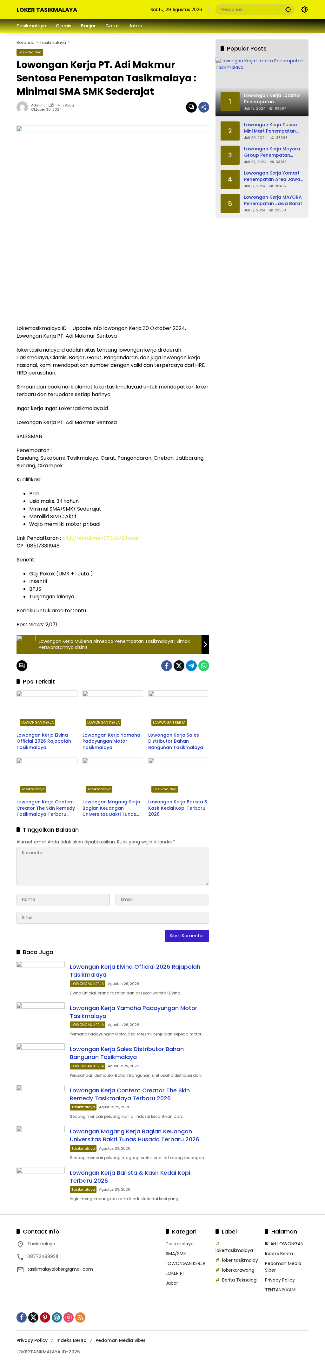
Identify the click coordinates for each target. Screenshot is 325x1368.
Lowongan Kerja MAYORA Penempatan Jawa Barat (273, 200)
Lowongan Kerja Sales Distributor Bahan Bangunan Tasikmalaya (175, 741)
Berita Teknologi (239, 1280)
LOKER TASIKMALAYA (47, 10)
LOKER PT (175, 1273)
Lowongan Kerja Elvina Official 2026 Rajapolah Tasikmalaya (44, 741)
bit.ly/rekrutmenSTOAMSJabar (100, 538)
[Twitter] (179, 665)
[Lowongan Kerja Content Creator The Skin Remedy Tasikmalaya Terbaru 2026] (47, 777)
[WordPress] (57, 1317)
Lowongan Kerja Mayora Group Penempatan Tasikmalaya (272, 152)
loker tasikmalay (240, 1260)
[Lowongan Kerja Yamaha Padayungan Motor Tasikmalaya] (113, 710)
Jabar (172, 1283)
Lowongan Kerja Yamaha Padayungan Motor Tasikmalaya (111, 741)
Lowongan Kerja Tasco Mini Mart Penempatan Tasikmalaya (270, 128)
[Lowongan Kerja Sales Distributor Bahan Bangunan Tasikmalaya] (178, 710)
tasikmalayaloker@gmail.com (60, 1269)
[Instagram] (68, 1317)
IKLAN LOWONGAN (284, 1244)
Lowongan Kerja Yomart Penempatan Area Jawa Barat (272, 176)
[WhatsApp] (203, 665)
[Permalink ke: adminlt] (24, 107)
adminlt (38, 105)
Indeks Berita (279, 1253)
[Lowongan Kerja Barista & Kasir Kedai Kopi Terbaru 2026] (178, 777)
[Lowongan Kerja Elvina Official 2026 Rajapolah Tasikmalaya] (47, 710)
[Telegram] (191, 665)
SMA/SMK (176, 1253)
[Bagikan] (203, 107)
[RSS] (80, 1317)
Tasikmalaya (30, 52)
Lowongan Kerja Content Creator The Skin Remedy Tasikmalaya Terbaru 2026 (46, 808)
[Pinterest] (45, 1317)
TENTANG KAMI (280, 1290)
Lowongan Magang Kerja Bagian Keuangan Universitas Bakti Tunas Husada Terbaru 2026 (111, 808)
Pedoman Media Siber (121, 1340)
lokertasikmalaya (234, 1250)
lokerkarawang (238, 1270)
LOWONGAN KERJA (37, 722)
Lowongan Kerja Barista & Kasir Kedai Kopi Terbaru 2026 (178, 808)
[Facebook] (166, 665)
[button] (288, 9)
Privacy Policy (280, 1280)
